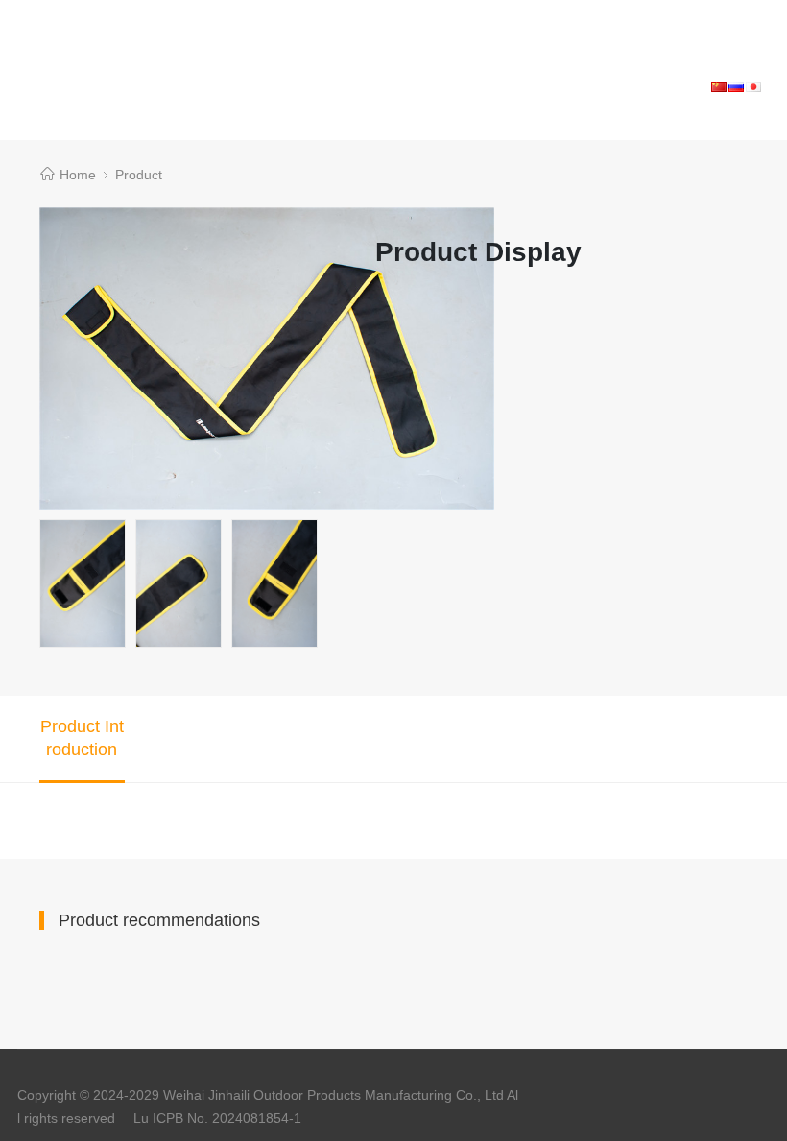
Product (138, 174)
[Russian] (736, 86)
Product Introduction (82, 738)
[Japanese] (753, 86)
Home (78, 174)
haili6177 (81, 11)
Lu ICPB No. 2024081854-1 (217, 1118)
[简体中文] (719, 86)
